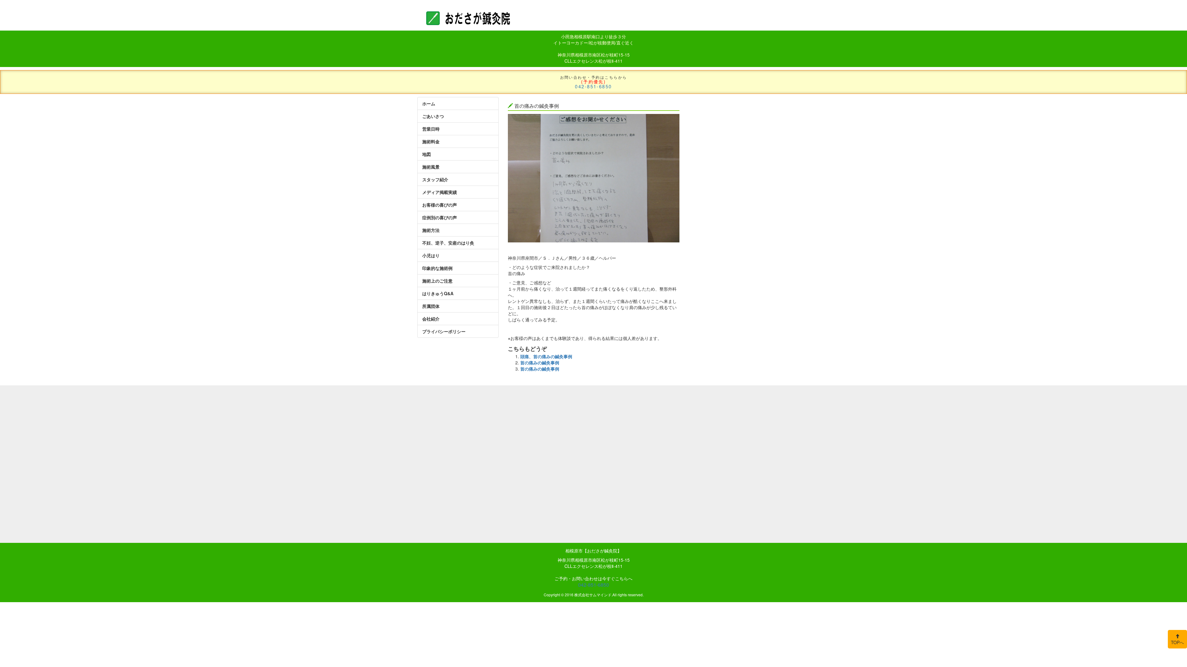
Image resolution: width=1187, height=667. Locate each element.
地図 (426, 154)
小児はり (431, 255)
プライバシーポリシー (444, 331)
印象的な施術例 (437, 268)
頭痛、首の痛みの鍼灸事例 (546, 356)
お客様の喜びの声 (439, 205)
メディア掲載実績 (439, 192)
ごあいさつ (433, 116)
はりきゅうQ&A (437, 293)
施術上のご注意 (437, 281)
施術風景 (431, 167)
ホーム (428, 103)
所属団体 (431, 306)
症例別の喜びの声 (439, 217)
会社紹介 (431, 319)
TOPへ (1177, 642)
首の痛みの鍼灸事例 (539, 362)
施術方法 (431, 230)
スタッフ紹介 (435, 179)
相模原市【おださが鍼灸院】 (593, 550)
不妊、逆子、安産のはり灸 (448, 243)
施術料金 (431, 141)
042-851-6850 (593, 86)
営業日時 (431, 129)
